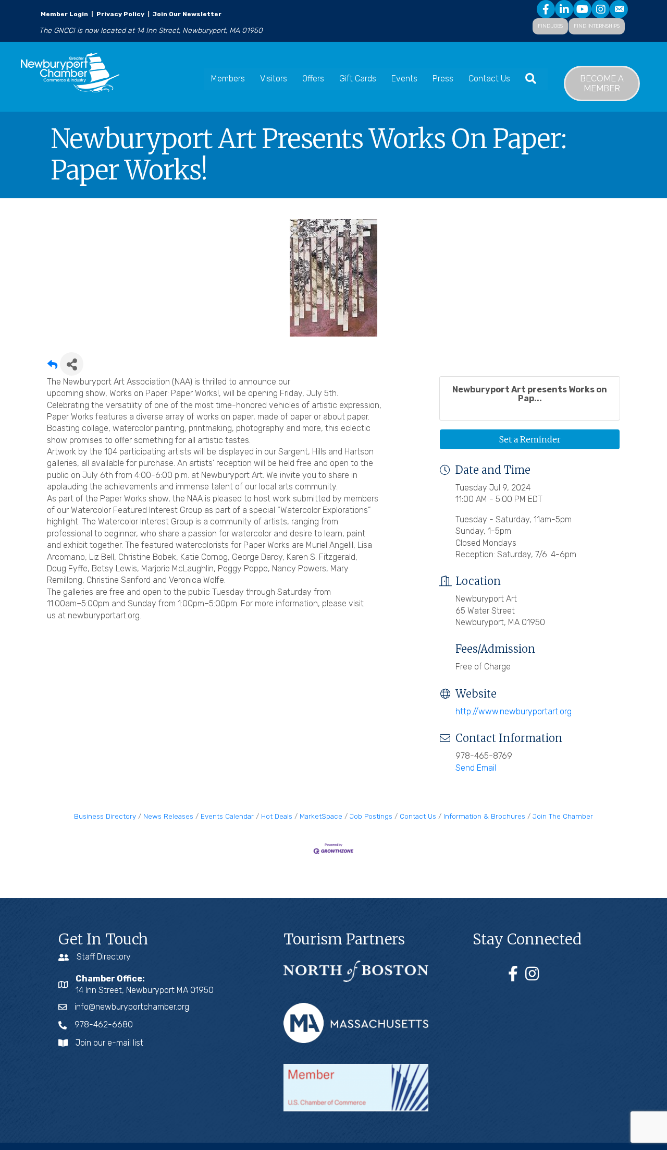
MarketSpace (321, 816)
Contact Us (489, 78)
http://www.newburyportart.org (513, 711)
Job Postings (371, 816)
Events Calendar (227, 816)
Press (443, 78)
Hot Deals (276, 816)
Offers (313, 78)
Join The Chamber (563, 816)
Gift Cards (357, 78)
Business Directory (105, 816)
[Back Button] (52, 367)
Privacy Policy (120, 14)
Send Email (475, 768)
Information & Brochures (484, 816)
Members (228, 78)
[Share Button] (71, 364)
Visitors (273, 78)
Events (404, 78)
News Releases (168, 816)
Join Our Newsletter (186, 14)
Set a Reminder (530, 439)
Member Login (64, 14)
